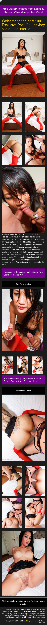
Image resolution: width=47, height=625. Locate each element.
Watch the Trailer (23, 390)
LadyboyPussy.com (30, 621)
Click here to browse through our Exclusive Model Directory (23, 602)
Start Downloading (23, 284)
